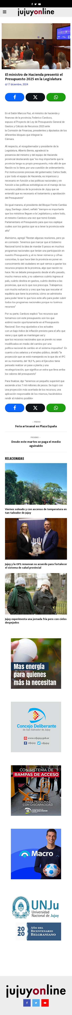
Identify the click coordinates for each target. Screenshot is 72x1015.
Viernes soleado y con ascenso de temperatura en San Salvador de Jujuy (36, 511)
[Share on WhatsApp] (56, 97)
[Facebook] (27, 1003)
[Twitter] (36, 1003)
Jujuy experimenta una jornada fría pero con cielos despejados (36, 621)
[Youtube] (45, 1003)
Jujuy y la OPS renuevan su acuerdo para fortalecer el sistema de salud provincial (36, 566)
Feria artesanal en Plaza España (36, 426)
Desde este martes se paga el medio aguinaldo (36, 443)
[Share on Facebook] (14, 97)
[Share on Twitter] (35, 97)
